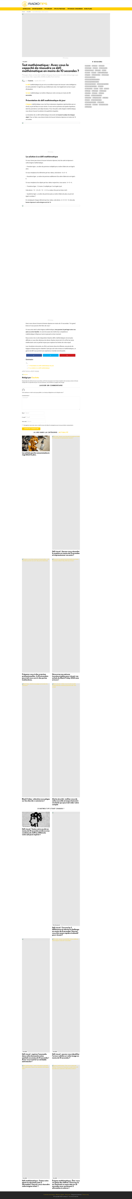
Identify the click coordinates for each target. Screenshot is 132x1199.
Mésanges (95, 90)
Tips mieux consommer (75, 9)
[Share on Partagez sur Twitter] (51, 355)
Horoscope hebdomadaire (92, 79)
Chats (104, 70)
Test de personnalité (91, 102)
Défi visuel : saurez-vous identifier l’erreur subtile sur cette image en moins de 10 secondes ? (65, 1056)
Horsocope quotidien (91, 86)
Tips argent (48, 9)
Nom (23, 413)
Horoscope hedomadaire (92, 81)
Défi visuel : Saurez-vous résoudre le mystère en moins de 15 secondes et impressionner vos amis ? (66, 553)
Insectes (101, 86)
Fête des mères (96, 74)
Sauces (88, 100)
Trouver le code (104, 104)
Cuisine (94, 72)
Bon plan (98, 70)
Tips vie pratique (59, 9)
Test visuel (35, 371)
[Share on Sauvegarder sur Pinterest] (67, 355)
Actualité (63, 432)
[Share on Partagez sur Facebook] (34, 355)
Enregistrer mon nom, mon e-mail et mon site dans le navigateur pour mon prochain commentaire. (48, 425)
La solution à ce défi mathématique (40, 368)
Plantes (88, 95)
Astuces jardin (103, 68)
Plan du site (67, 1194)
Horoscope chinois (90, 77)
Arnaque (102, 65)
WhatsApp (88, 106)
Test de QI (26, 371)
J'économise (89, 88)
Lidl (101, 88)
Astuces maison (89, 70)
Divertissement (37, 9)
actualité (88, 65)
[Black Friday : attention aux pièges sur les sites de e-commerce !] (36, 740)
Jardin (96, 88)
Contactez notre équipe (49, 1194)
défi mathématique (103, 72)
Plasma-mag (85, 1194)
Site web (24, 421)
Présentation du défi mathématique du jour (42, 365)
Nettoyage (103, 90)
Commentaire (26, 395)
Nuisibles (88, 93)
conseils (88, 72)
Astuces (96, 68)
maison (107, 88)
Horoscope (105, 74)
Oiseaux (95, 93)
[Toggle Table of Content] (27, 363)
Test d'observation (96, 100)
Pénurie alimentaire (97, 95)
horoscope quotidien (103, 84)
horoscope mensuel (90, 84)
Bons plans (88, 9)
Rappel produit (97, 97)
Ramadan (88, 97)
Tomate (95, 104)
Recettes (106, 97)
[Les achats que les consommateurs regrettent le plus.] (36, 443)
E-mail (24, 417)
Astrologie (26, 9)
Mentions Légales (60, 1194)
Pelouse (102, 93)
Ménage (88, 90)
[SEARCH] (109, 8)
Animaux (95, 65)
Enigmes (88, 74)
